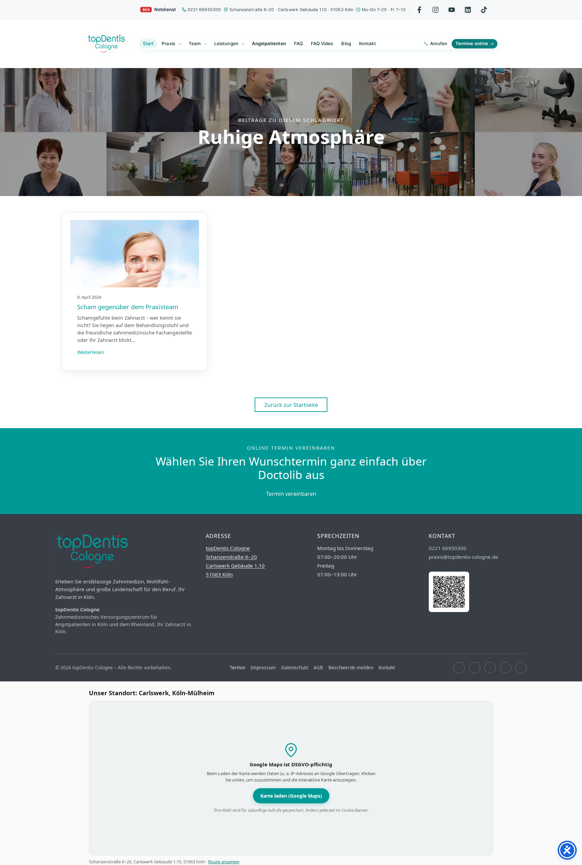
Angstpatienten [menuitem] (269, 43)
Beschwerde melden (350, 667)
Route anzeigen (223, 862)
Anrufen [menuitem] (438, 43)
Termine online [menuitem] (471, 43)
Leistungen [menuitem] (226, 43)
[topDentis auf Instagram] (435, 9)
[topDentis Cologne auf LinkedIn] (468, 9)
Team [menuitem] (195, 43)
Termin (237, 667)
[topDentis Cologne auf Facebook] (459, 667)
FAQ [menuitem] (298, 43)
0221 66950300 (204, 9)
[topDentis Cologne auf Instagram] (474, 667)
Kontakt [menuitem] (367, 43)
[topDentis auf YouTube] (451, 9)
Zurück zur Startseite (291, 405)
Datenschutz (294, 667)
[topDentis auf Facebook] (419, 9)
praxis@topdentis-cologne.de (463, 556)
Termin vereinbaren (291, 494)
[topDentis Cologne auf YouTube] (490, 667)
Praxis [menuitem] (168, 43)
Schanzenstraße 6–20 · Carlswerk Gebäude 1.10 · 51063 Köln (291, 9)
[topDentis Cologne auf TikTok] (521, 667)
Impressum (263, 667)
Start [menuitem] (148, 43)
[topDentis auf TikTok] (484, 9)
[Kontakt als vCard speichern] (449, 610)
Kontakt (387, 667)
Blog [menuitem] (346, 43)
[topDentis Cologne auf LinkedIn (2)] (505, 667)
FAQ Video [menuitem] (322, 43)
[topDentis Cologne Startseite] (106, 44)
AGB (318, 667)
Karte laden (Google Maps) (291, 796)
